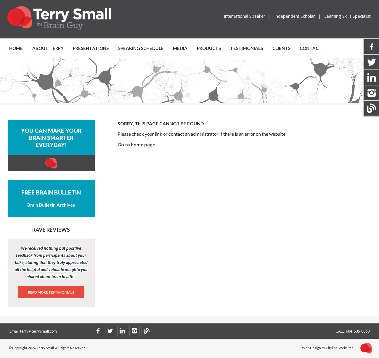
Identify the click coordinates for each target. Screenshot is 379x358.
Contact (311, 48)
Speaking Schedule (141, 48)
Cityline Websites (340, 348)
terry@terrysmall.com (38, 331)
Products (209, 48)
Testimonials (246, 48)
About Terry (48, 48)
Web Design (311, 348)
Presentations (91, 48)
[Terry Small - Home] (59, 29)
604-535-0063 (358, 331)
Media (180, 48)
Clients (281, 48)
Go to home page (136, 144)
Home (16, 48)
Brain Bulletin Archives (51, 205)
